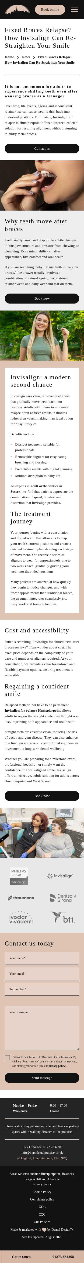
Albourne (53, 1179)
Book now (42, 298)
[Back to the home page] (17, 9)
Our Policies (42, 1222)
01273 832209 (52, 1147)
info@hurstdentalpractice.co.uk (42, 1152)
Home (9, 57)
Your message (18, 1012)
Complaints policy (42, 1199)
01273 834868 (31, 1147)
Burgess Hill (32, 1179)
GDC (42, 1207)
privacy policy (57, 1066)
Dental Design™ (63, 1229)
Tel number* (17, 989)
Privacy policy (42, 1184)
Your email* (17, 973)
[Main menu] (74, 9)
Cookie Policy (42, 1192)
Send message (42, 1078)
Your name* (17, 958)
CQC (42, 1214)
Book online (50, 9)
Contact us (42, 148)
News (26, 57)
